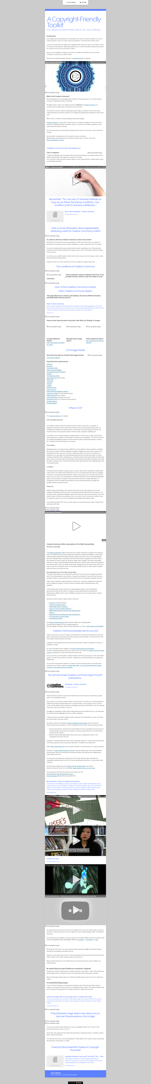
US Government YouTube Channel (59, 616)
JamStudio (89, 939)
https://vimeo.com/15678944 (95, 626)
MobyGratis (50, 380)
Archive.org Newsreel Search (57, 605)
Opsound (49, 383)
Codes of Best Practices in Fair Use (64, 750)
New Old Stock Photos (55, 618)
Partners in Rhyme (52, 401)
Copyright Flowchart (77, 58)
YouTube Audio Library (53, 376)
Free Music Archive (52, 368)
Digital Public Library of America (58, 607)
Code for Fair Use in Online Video (75, 766)
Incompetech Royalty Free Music (56, 372)
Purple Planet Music (52, 397)
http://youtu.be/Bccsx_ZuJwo (55, 140)
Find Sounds (50, 399)
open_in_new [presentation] (101, 272)
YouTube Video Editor (73, 665)
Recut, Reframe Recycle (58, 746)
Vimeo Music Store (52, 378)
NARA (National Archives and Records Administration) (64, 610)
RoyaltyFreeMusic (52, 403)
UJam (96, 939)
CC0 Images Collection (53, 358)
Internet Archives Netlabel (54, 370)
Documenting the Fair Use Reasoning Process (60, 774)
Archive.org (52, 603)
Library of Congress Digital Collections (60, 609)
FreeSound (50, 382)
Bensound (50, 366)
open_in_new (99, 153)
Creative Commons (89, 105)
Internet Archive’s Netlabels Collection (57, 391)
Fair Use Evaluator (52, 776)
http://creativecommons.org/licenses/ (83, 648)
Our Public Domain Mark (54, 552)
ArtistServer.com (51, 387)
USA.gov (51, 612)
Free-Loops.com (51, 389)
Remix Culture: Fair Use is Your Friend (84, 768)
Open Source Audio (52, 393)
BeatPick (49, 374)
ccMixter (49, 385)
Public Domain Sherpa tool (57, 622)
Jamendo (49, 364)
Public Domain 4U (52, 395)
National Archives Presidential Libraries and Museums (64, 614)
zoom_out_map (104, 93)
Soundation (80, 939)
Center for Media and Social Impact (77, 723)
